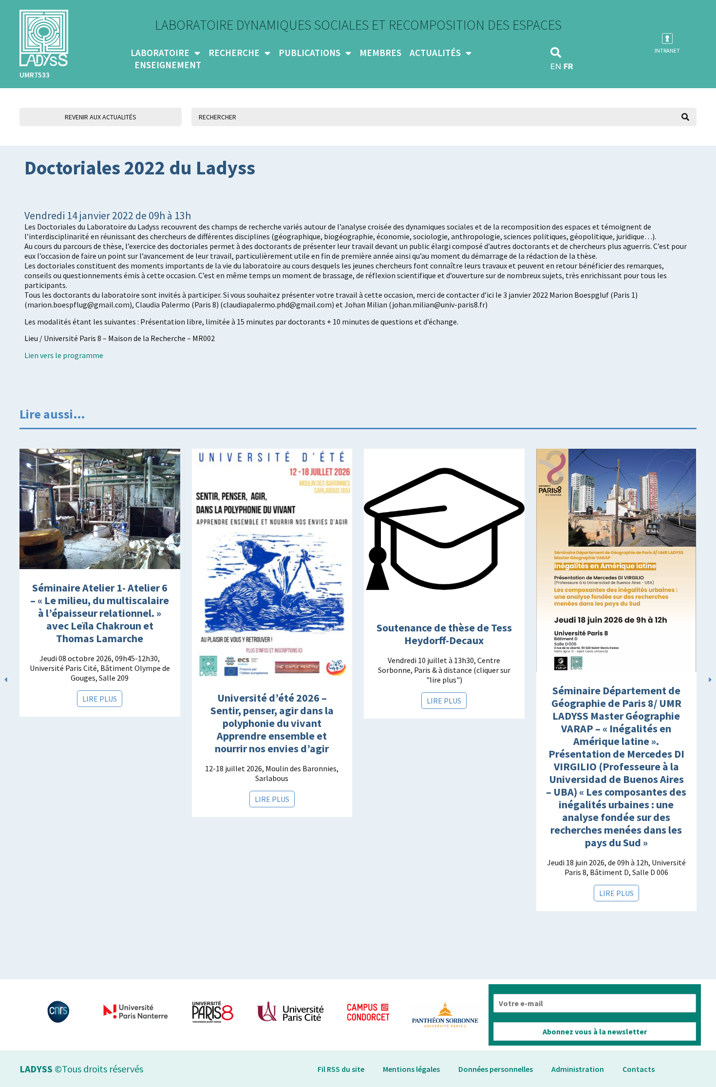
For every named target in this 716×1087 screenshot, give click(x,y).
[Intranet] (667, 38)
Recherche (234, 52)
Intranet (667, 50)
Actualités (435, 52)
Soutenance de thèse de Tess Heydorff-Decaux (444, 634)
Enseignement (167, 65)
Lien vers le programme (63, 355)
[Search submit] (685, 117)
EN (555, 66)
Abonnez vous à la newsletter (595, 1031)
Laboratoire (160, 52)
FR (568, 66)
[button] (555, 52)
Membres (380, 52)
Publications (309, 52)
